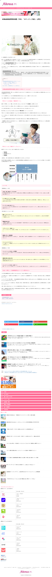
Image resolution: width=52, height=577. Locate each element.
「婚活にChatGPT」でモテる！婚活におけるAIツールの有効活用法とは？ (20, 429)
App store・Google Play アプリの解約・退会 (10, 567)
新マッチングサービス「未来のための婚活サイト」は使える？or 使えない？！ (21, 464)
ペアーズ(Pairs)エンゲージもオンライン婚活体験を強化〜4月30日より (20, 357)
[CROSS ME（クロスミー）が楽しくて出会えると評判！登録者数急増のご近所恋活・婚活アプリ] (3, 535)
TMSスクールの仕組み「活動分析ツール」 (10, 82)
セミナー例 (7, 84)
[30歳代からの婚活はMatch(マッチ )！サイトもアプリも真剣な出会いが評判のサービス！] (3, 501)
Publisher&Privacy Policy (35, 567)
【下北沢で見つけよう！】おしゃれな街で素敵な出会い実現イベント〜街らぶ (21, 478)
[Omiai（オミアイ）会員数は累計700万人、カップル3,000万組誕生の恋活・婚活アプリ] (3, 546)
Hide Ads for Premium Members (26, 567)
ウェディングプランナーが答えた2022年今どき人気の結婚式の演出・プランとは (18, 371)
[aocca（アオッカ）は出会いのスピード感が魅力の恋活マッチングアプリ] (3, 518)
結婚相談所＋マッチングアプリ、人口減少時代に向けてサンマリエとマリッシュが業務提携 (23, 471)
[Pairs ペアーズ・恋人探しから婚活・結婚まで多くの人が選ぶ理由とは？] (3, 529)
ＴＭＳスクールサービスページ (7, 303)
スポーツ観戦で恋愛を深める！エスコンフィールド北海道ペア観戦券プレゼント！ (22, 450)
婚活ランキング (3, 560)
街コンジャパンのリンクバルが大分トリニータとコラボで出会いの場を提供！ (21, 342)
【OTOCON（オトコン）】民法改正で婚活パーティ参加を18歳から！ (20, 335)
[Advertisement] (26, 28)
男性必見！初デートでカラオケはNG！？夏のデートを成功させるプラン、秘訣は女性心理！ (23, 436)
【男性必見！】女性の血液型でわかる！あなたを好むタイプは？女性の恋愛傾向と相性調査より (20, 372)
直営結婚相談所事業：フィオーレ (7, 297)
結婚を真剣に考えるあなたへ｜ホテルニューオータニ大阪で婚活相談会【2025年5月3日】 (23, 422)
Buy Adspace (19, 567)
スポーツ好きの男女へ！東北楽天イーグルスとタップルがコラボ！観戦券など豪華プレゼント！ (24, 443)
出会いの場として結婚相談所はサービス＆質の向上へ (11, 85)
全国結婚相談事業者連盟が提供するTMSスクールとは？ (12, 81)
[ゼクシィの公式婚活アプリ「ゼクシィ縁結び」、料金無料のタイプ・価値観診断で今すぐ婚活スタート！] (3, 496)
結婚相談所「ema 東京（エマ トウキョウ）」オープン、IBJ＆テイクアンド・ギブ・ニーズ (24, 364)
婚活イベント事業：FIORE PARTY (7, 298)
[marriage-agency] (21, 15)
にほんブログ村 (3, 556)
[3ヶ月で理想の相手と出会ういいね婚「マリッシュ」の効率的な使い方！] (3, 507)
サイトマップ (33, 568)
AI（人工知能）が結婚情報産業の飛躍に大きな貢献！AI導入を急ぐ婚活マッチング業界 (22, 457)
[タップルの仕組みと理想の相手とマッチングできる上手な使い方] (3, 540)
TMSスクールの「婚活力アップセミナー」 (10, 83)
